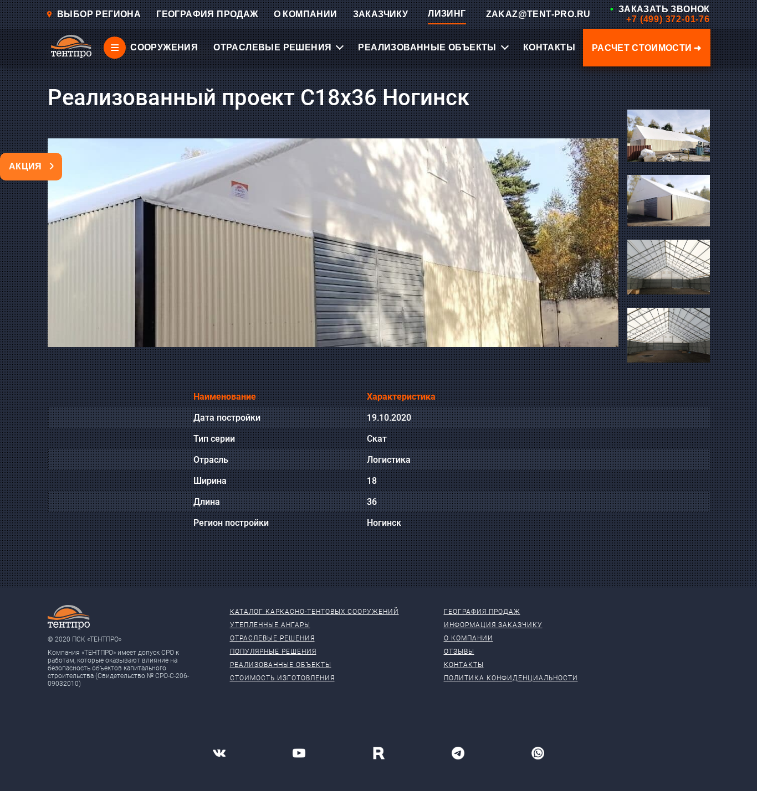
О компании (468, 638)
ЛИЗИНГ (447, 13)
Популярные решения (273, 651)
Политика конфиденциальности (511, 678)
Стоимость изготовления (282, 678)
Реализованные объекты (280, 665)
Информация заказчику (493, 625)
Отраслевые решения (272, 638)
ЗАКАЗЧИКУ (380, 14)
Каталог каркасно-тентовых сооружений (314, 612)
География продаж (482, 612)
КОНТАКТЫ (549, 47)
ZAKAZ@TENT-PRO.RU (538, 14)
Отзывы (459, 651)
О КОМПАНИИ (305, 14)
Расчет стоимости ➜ (647, 48)
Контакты (464, 665)
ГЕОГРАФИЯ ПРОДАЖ (207, 14)
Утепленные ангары (270, 625)
